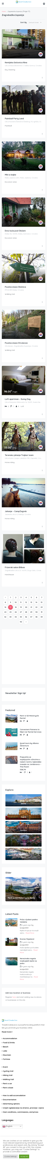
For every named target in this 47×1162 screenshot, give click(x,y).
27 (21, 612)
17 (10, 607)
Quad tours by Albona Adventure (29, 744)
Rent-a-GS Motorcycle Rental (29, 717)
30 (36, 612)
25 (11, 612)
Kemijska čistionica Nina (16, 62)
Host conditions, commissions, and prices (20, 1112)
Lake (5, 1051)
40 (21, 622)
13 (31, 602)
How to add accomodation (14, 1095)
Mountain (7, 1055)
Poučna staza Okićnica (15, 287)
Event (5, 1067)
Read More (30, 933)
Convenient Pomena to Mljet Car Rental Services (30, 730)
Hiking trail (7, 1075)
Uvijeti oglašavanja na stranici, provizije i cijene (23, 1108)
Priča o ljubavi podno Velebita (29, 920)
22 (36, 607)
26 (16, 612)
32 (5, 617)
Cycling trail (8, 1071)
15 (41, 602)
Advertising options (11, 1104)
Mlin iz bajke (10, 174)
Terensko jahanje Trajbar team (19, 455)
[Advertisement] (23, 656)
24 (5, 612)
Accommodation (10, 1038)
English (8, 1126)
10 (16, 602)
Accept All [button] (24, 1156)
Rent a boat (8, 1088)
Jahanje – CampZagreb (16, 511)
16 (5, 607)
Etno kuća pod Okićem (15, 231)
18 (16, 607)
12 (26, 602)
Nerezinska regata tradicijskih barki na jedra (28, 961)
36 (26, 617)
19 (21, 607)
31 (41, 612)
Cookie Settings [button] (10, 1156)
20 (26, 607)
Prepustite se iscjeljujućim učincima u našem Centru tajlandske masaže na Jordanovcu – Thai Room (30, 762)
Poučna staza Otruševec (16, 343)
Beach (5, 1047)
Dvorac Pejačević (27, 939)
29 (31, 612)
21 (31, 607)
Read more (7, 1032)
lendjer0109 (24, 928)
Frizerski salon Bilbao (15, 567)
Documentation (9, 1100)
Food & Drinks (9, 1043)
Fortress (6, 1059)
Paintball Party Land (14, 118)
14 (36, 602)
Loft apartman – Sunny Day (17, 399)
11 (20, 602)
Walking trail (8, 1079)
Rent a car (7, 1083)
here (14, 997)
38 (36, 617)
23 (42, 607)
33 (10, 617)
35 (21, 617)
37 (31, 617)
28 (26, 612)
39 (42, 617)
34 (16, 617)
